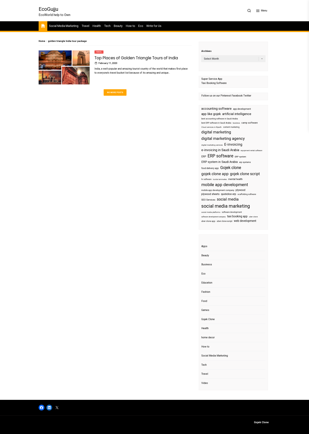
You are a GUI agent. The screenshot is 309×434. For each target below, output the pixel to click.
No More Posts (115, 92)
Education (206, 282)
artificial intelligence (236, 114)
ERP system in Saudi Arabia (219, 162)
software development (232, 212)
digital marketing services (212, 145)
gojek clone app (215, 174)
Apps (204, 246)
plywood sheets (210, 194)
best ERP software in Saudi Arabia (216, 123)
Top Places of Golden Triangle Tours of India (136, 58)
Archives (206, 51)
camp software (249, 122)
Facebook (237, 95)
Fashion (205, 291)
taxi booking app (237, 216)
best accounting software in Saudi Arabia (219, 119)
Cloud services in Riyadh (211, 127)
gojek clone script (245, 174)
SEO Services (208, 199)
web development (245, 220)
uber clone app (208, 221)
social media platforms (210, 212)
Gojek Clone (208, 319)
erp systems (245, 162)
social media (228, 199)
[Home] (43, 25)
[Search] (249, 10)
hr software (206, 179)
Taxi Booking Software (214, 83)
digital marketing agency (223, 138)
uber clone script (224, 221)
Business (206, 264)
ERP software (220, 156)
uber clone (253, 217)
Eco (140, 26)
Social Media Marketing (63, 26)
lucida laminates (220, 179)
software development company (213, 217)
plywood (240, 190)
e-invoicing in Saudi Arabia (220, 150)
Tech (107, 26)
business (236, 123)
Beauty (118, 26)
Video (204, 383)
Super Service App (211, 78)
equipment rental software (251, 150)
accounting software (216, 109)
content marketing (231, 127)
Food (204, 301)
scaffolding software (247, 194)
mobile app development (224, 184)
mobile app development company (217, 190)
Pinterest (225, 95)
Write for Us (153, 26)
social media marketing (225, 206)
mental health (235, 179)
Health (97, 26)
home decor (208, 337)
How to (130, 26)
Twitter (247, 95)
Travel (85, 26)
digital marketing (216, 132)
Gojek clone (230, 167)
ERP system (240, 156)
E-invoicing (233, 144)
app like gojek (211, 114)
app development (242, 109)
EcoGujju (48, 9)
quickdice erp (228, 194)
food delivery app (210, 168)
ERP (203, 156)
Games (205, 310)
